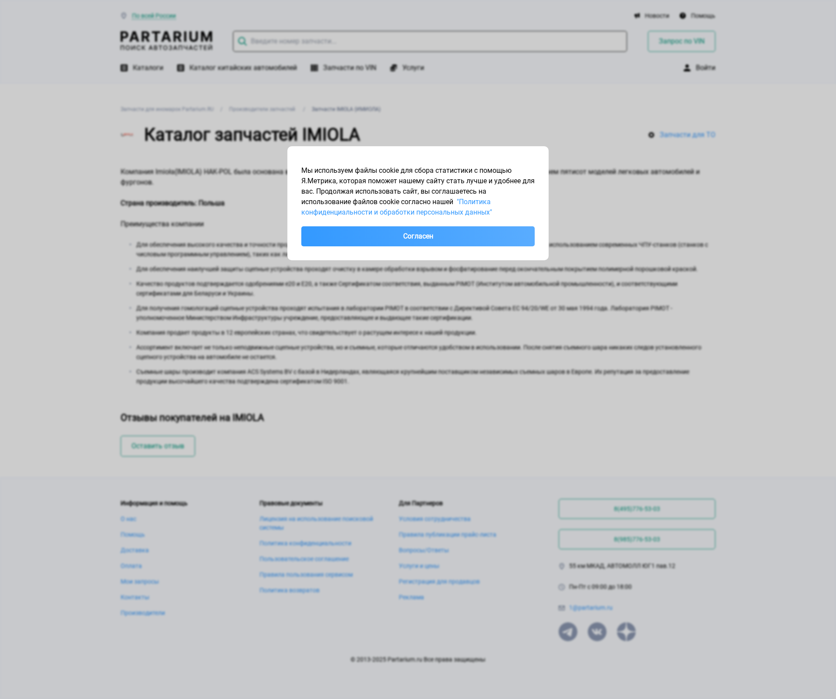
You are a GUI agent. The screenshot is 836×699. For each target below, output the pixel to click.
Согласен (418, 236)
